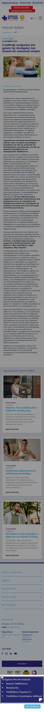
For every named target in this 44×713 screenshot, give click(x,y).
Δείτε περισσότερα (32, 706)
